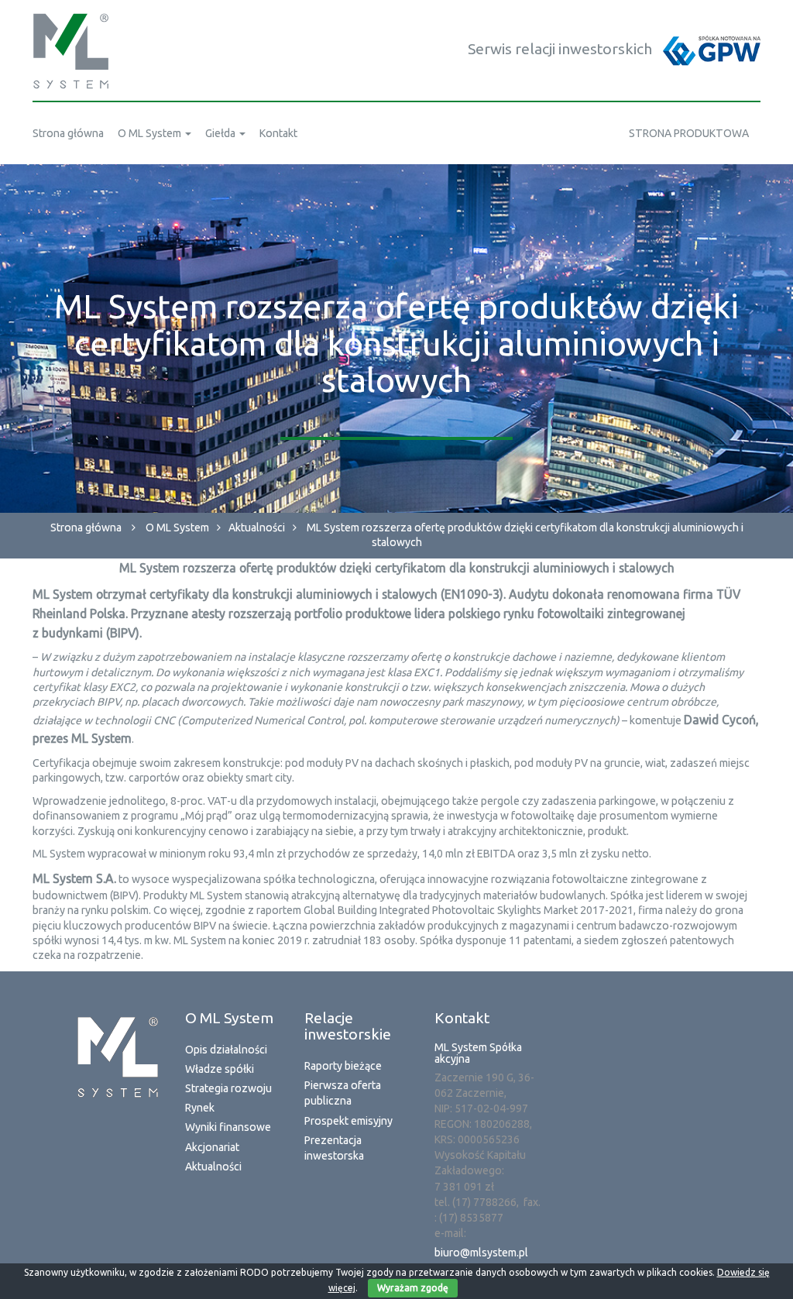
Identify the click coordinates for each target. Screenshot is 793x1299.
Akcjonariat (212, 1147)
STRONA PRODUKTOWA (689, 133)
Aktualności (256, 527)
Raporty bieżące (343, 1066)
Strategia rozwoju (228, 1088)
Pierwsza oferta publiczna (342, 1093)
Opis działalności (226, 1049)
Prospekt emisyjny (348, 1121)
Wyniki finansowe (228, 1127)
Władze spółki (219, 1069)
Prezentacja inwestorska (334, 1148)
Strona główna (86, 527)
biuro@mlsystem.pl (481, 1252)
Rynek (200, 1107)
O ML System (177, 527)
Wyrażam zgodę (412, 1288)
